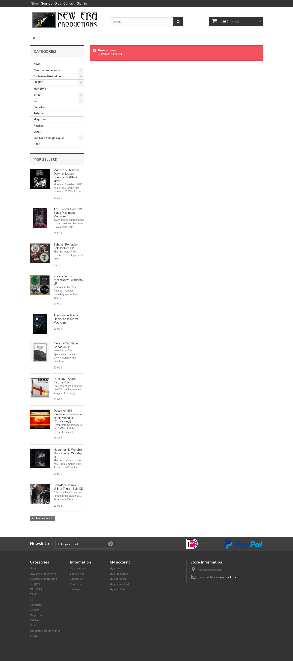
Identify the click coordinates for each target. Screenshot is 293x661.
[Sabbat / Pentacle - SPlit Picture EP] (40, 253)
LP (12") (38, 82)
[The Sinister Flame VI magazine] (40, 218)
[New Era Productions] (67, 20)
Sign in (82, 3)
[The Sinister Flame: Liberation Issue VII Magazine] (40, 324)
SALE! (37, 144)
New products (78, 568)
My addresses (118, 578)
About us (75, 584)
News (37, 63)
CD (35, 100)
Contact (68, 3)
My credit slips (119, 573)
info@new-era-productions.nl (222, 577)
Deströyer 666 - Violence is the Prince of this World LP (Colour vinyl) (68, 416)
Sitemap (75, 589)
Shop (35, 3)
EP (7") (38, 94)
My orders (116, 568)
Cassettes (39, 107)
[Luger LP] (40, 352)
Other (37, 131)
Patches (38, 125)
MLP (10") (40, 88)
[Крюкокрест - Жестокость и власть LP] (40, 285)
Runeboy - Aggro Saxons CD (65, 380)
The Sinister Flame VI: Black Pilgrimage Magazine (68, 212)
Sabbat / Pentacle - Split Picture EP (66, 246)
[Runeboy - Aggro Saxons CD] (40, 388)
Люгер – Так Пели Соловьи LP (66, 345)
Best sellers (77, 573)
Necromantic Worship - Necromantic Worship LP (69, 453)
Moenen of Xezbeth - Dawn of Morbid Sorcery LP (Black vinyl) (67, 175)
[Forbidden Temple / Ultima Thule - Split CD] (40, 494)
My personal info (120, 584)
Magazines (40, 119)
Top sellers (45, 159)
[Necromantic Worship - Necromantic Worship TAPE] (40, 458)
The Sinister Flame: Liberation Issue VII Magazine (66, 319)
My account (120, 562)
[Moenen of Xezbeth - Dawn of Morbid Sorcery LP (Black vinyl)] (40, 179)
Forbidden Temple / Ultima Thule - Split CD (68, 486)
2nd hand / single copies (49, 137)
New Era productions (47, 70)
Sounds (46, 3)
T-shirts (38, 113)
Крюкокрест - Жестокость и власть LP (68, 280)
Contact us (76, 578)
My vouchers (117, 589)
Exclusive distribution (47, 76)
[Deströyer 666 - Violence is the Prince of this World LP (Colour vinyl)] (40, 419)
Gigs (57, 3)
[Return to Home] (34, 38)
